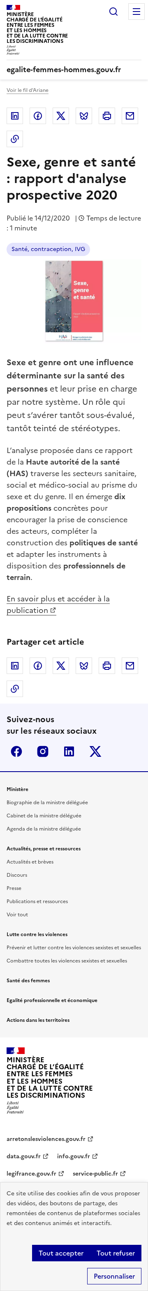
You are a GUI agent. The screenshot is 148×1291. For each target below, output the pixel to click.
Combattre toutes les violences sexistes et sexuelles (67, 961)
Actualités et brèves (30, 862)
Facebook (38, 116)
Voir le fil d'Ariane (28, 90)
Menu (136, 11)
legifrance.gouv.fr (31, 1173)
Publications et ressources (37, 901)
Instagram (43, 751)
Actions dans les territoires (38, 1020)
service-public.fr (95, 1173)
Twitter (61, 116)
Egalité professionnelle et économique (52, 1000)
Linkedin (15, 116)
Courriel (130, 116)
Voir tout (17, 914)
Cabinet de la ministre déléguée (44, 815)
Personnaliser (114, 1276)
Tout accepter (61, 1253)
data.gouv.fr (24, 1156)
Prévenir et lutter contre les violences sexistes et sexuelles (74, 947)
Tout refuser (116, 1253)
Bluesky (84, 116)
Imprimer (107, 116)
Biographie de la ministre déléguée (47, 802)
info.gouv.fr (73, 1156)
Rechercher (113, 11)
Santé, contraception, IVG (48, 249)
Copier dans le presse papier (15, 139)
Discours (17, 875)
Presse (14, 888)
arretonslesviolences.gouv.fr (46, 1139)
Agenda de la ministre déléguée (44, 829)
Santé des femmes (28, 980)
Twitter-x (95, 751)
